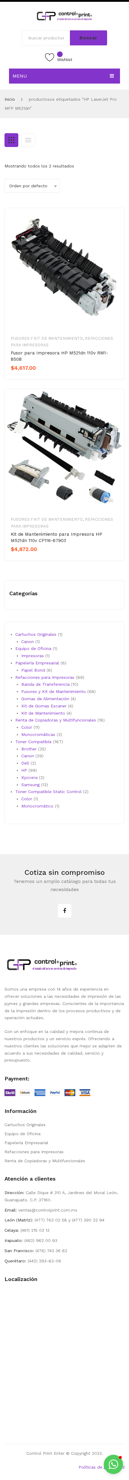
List (28, 140)
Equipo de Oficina (22, 1133)
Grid (11, 140)
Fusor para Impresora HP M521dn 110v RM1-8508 (59, 356)
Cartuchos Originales (25, 1124)
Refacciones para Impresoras (34, 1151)
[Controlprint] (64, 15)
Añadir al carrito (32, 378)
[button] (113, 1464)
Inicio (9, 99)
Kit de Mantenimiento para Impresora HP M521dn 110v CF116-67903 (56, 537)
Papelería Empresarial (26, 1142)
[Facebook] (64, 911)
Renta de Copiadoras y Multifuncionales (44, 1160)
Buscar (89, 38)
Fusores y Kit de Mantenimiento (47, 338)
